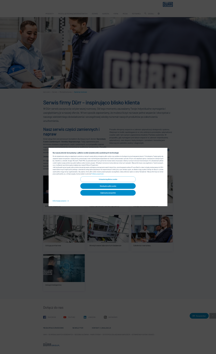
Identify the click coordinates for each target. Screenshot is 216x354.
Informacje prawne (60, 201)
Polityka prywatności (97, 174)
